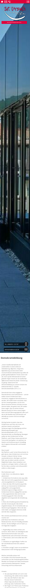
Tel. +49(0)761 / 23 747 (11, 344)
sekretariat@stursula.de (12, 349)
